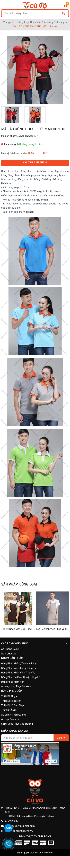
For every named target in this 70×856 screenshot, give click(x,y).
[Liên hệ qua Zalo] (8, 828)
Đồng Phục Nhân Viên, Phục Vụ (18, 672)
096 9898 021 (38, 153)
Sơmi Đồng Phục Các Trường (17, 723)
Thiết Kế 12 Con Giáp (12, 705)
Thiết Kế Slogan (9, 696)
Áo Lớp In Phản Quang (13, 714)
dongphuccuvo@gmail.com (20, 826)
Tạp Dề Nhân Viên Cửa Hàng (16, 629)
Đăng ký (61, 737)
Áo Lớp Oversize (10, 719)
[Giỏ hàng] (65, 6)
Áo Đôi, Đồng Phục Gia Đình (16, 686)
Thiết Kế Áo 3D (9, 710)
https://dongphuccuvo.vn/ (19, 830)
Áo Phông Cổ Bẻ (10, 649)
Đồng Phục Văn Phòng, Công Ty (18, 668)
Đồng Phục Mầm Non (12, 681)
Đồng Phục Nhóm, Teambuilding (19, 663)
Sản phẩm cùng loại (19, 584)
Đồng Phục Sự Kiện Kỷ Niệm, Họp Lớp (21, 677)
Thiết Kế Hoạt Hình (11, 700)
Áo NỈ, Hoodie (8, 653)
